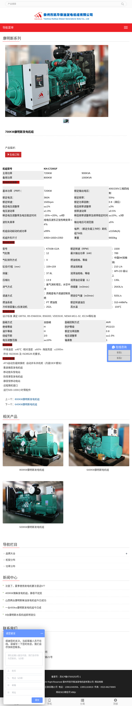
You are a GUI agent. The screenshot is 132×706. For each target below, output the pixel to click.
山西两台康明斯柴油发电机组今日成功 (25, 600)
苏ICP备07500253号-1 (70, 677)
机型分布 (10, 559)
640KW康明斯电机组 (26, 404)
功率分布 (10, 566)
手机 (49, 703)
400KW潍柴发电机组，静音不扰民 (23, 593)
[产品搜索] (122, 3)
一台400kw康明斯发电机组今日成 (23, 607)
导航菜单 (8, 27)
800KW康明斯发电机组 (27, 399)
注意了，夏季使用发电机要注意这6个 (25, 586)
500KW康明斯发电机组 (31, 527)
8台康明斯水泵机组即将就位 (20, 614)
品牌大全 (10, 553)
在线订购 (14, 154)
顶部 (115, 703)
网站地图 (99, 682)
